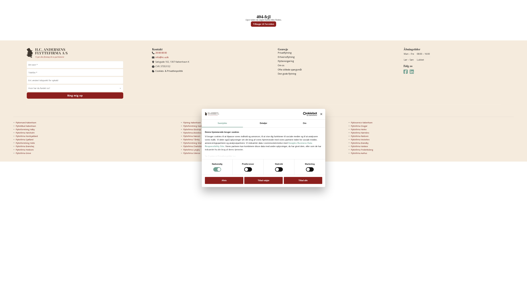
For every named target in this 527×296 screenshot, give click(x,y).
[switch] (248, 169)
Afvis (224, 180)
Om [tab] (304, 123)
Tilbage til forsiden (263, 24)
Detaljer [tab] (263, 123)
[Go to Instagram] (412, 71)
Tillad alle (303, 180)
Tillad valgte (263, 180)
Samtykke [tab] (222, 123)
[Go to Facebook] (405, 71)
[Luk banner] (321, 114)
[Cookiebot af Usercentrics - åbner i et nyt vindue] (305, 114)
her (234, 156)
